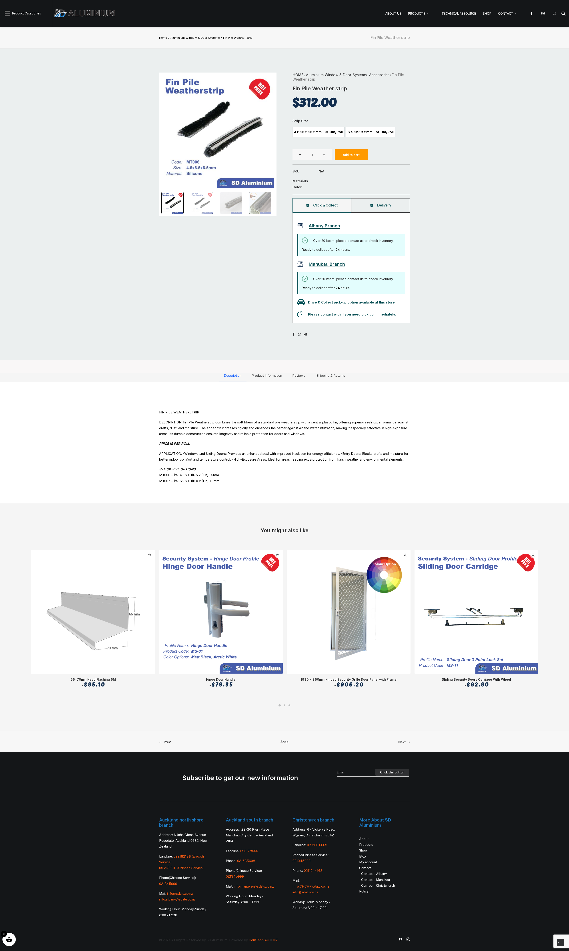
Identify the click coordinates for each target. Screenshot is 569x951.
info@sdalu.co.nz (180, 893)
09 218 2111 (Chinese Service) (181, 868)
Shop (284, 742)
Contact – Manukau (375, 880)
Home (163, 37)
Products (366, 844)
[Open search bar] (563, 13)
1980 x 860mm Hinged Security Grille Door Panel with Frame (349, 683)
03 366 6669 (317, 845)
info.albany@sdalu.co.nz (177, 899)
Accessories (379, 75)
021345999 (168, 884)
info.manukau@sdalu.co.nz (254, 886)
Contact (365, 868)
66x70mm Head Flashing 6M (93, 683)
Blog (362, 856)
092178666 (249, 851)
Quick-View (150, 555)
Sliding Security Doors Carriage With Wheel (476, 683)
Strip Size (301, 121)
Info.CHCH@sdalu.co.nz (311, 886)
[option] (318, 132)
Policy (364, 891)
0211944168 (313, 870)
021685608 (246, 861)
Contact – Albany (374, 874)
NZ (275, 940)
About (364, 839)
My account (368, 862)
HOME (298, 75)
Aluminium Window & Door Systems (195, 37)
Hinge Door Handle (221, 683)
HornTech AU (259, 940)
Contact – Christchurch (378, 885)
